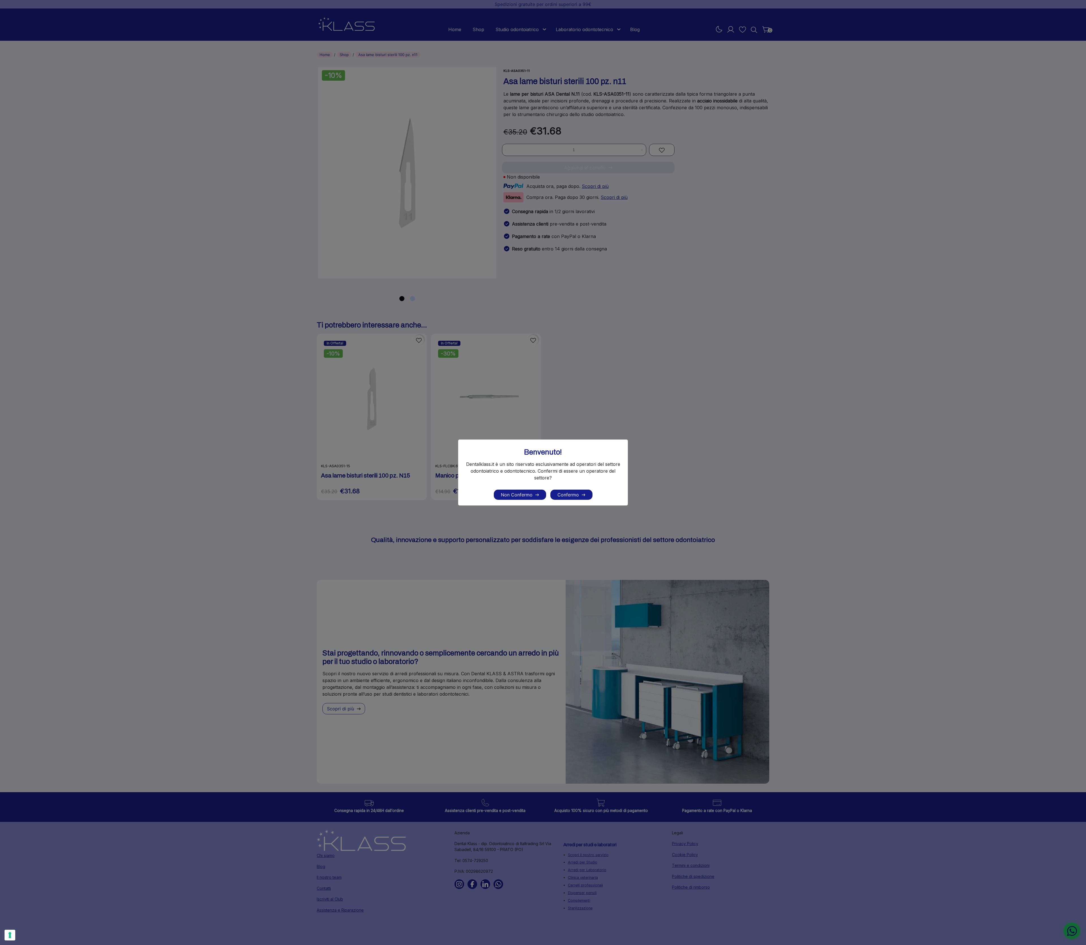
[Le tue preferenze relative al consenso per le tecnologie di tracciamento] (10, 935)
